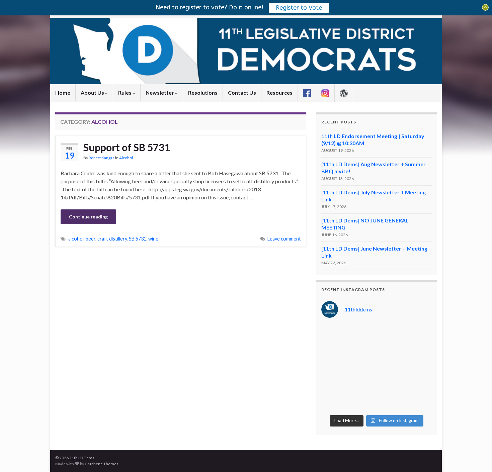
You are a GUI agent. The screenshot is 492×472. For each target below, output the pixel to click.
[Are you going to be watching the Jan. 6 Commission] (333, 368)
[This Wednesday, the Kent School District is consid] (390, 368)
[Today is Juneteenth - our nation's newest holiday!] (419, 350)
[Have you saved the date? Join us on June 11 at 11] (419, 368)
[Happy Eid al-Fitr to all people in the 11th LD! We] (419, 385)
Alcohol (126, 157)
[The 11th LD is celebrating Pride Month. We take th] (362, 368)
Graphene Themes (101, 463)
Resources (279, 92)
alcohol (76, 239)
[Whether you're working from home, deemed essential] (333, 402)
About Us (93, 92)
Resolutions (203, 92)
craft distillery (112, 239)
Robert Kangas (101, 157)
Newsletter (160, 92)
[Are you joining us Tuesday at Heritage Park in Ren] (419, 333)
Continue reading (88, 216)
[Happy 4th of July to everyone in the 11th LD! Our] (390, 350)
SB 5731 (137, 239)
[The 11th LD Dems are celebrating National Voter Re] (333, 333)
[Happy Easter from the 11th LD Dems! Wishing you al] (390, 402)
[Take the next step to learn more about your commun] (362, 385)
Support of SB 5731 (126, 147)
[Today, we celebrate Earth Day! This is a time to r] (362, 402)
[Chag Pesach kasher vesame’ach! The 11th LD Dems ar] (419, 402)
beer (90, 239)
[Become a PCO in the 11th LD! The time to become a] (390, 385)
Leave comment (284, 239)
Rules (125, 92)
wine (153, 239)
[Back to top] (477, 457)
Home (62, 92)
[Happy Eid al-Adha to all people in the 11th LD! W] (362, 350)
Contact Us (242, 92)
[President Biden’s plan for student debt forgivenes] (390, 333)
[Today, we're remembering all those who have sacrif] (333, 385)
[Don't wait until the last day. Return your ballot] (333, 350)
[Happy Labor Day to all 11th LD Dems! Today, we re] (362, 333)
